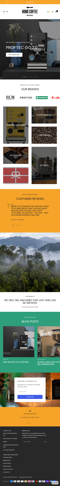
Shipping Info (7, 460)
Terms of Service (8, 469)
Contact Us (6, 472)
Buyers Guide (41, 359)
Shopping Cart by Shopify (25, 477)
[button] (49, 11)
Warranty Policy (7, 457)
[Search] (7, 11)
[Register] (45, 441)
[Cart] (56, 11)
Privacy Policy (7, 463)
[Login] (52, 11)
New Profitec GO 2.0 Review (16, 362)
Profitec (6, 359)
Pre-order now (14, 54)
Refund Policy (7, 466)
